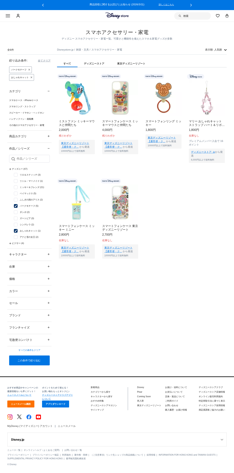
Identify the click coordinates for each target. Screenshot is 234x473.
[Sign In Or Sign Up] (18, 16)
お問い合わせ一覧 (73, 450)
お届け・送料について (176, 387)
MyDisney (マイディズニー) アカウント (30, 425)
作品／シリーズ (29, 148)
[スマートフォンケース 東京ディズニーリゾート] (120, 203)
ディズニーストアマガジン (104, 405)
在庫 (29, 266)
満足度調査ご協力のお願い (212, 410)
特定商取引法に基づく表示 (212, 401)
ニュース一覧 (13, 450)
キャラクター (29, 254)
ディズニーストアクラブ (211, 387)
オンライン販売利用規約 (211, 396)
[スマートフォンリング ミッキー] (164, 98)
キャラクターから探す (102, 396)
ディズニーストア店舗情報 (212, 392)
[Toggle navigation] (7, 16)
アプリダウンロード (55, 404)
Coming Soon (144, 396)
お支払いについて (174, 392)
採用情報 (151, 455)
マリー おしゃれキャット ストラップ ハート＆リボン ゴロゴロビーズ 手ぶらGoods (207, 123)
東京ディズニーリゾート (149, 405)
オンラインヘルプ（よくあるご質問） (42, 450)
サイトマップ (97, 410)
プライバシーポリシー (18, 455)
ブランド (29, 315)
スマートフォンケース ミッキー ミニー (77, 227)
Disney (140, 387)
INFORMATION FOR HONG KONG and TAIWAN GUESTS (187, 455)
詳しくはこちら (166, 4)
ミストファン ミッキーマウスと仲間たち (77, 123)
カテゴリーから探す (100, 392)
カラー (29, 291)
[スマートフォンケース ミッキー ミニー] (77, 203)
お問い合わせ (171, 405)
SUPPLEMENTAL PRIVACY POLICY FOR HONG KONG (35, 458)
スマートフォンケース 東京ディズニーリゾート (120, 227)
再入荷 (140, 401)
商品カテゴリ (29, 136)
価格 (29, 279)
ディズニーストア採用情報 (212, 405)
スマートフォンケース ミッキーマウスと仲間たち (120, 123)
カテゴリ (29, 91)
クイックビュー (77, 158)
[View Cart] (227, 15)
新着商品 (95, 387)
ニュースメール (67, 425)
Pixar (139, 392)
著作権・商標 (80, 455)
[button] (43, 5)
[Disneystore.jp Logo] (117, 15)
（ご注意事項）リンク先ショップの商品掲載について (117, 455)
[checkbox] (27, 175)
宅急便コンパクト (29, 340)
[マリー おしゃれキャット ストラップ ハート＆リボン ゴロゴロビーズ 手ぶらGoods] (207, 98)
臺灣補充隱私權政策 (76, 458)
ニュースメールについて (19, 395)
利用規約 (66, 455)
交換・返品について (175, 396)
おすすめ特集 (97, 401)
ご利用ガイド (171, 401)
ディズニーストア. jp (203, 151)
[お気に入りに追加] (94, 76)
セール (29, 303)
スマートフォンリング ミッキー (163, 123)
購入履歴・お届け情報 (176, 410)
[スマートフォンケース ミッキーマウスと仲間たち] (120, 98)
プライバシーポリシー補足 (46, 455)
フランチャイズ (29, 327)
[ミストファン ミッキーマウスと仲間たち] (77, 98)
